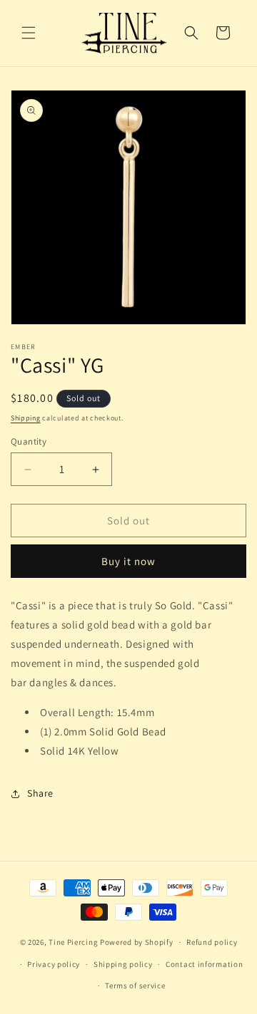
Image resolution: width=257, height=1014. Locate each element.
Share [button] (40, 793)
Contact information (204, 964)
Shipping (26, 418)
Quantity (28, 441)
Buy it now (128, 561)
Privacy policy (53, 964)
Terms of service (135, 985)
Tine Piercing (73, 942)
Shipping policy (123, 964)
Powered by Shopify (136, 942)
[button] (28, 32)
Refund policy (211, 942)
